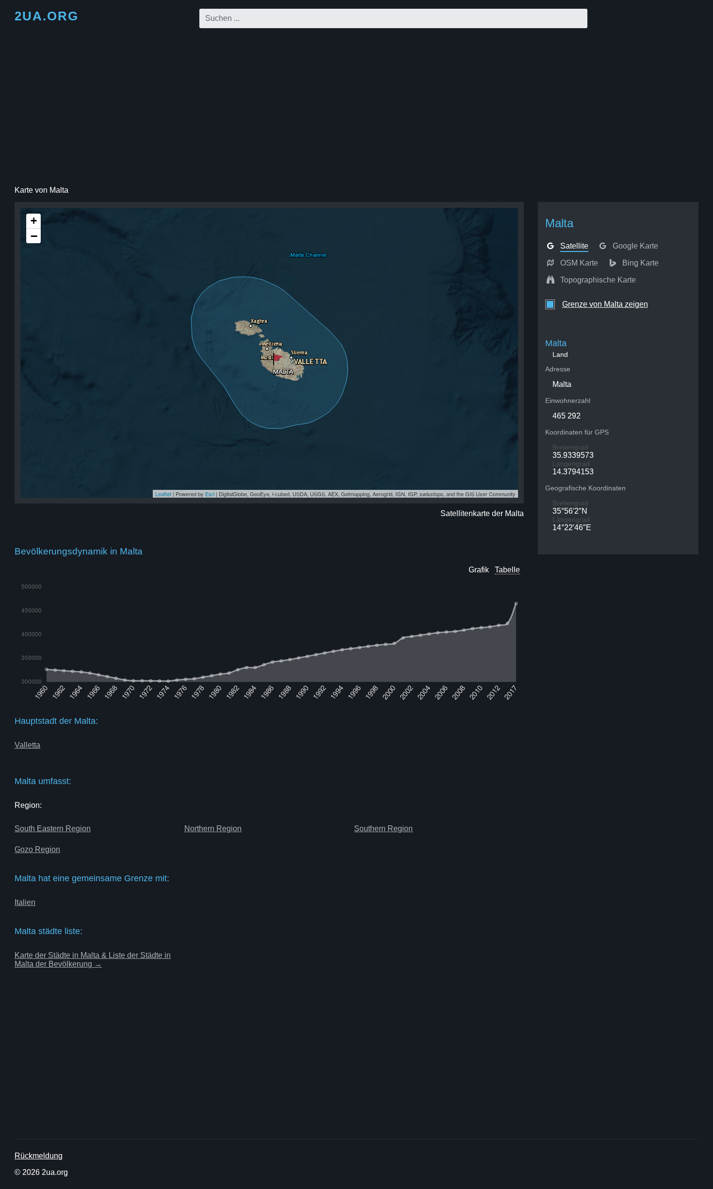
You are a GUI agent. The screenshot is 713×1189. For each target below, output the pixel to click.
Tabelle (507, 570)
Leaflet (163, 494)
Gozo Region (37, 849)
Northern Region (213, 828)
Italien (25, 902)
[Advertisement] (356, 109)
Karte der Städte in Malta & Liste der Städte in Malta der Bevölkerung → (93, 959)
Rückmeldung (39, 1156)
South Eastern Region (53, 828)
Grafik (479, 570)
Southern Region (383, 828)
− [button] (34, 236)
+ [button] (34, 221)
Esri (209, 494)
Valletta (27, 745)
